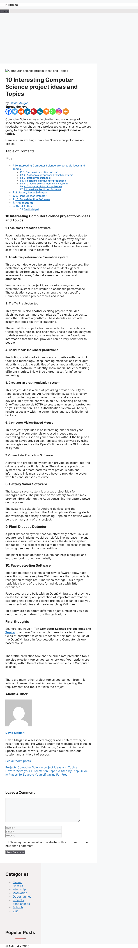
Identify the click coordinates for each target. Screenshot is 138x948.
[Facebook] (8, 111)
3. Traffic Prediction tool (37, 177)
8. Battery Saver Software (31, 192)
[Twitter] (15, 111)
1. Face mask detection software (41, 172)
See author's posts (18, 761)
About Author (23, 206)
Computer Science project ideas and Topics (47, 767)
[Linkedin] (27, 111)
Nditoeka (11, 4)
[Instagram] (59, 111)
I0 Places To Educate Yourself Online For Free (36, 774)
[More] (66, 111)
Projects (11, 767)
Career (17, 882)
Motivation (20, 893)
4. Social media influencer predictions (45, 180)
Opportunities (22, 896)
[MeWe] (40, 111)
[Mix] (46, 111)
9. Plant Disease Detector (31, 195)
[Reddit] (21, 111)
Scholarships (21, 903)
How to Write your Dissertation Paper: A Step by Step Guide (46, 771)
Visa (15, 911)
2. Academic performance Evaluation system (48, 174)
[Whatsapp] (52, 111)
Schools (18, 907)
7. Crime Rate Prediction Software (42, 189)
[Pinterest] (34, 111)
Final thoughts (24, 202)
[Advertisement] (69, 38)
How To (18, 886)
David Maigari (31, 209)
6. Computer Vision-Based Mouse (43, 186)
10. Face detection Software (32, 199)
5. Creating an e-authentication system (46, 183)
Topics (10, 632)
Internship (19, 889)
